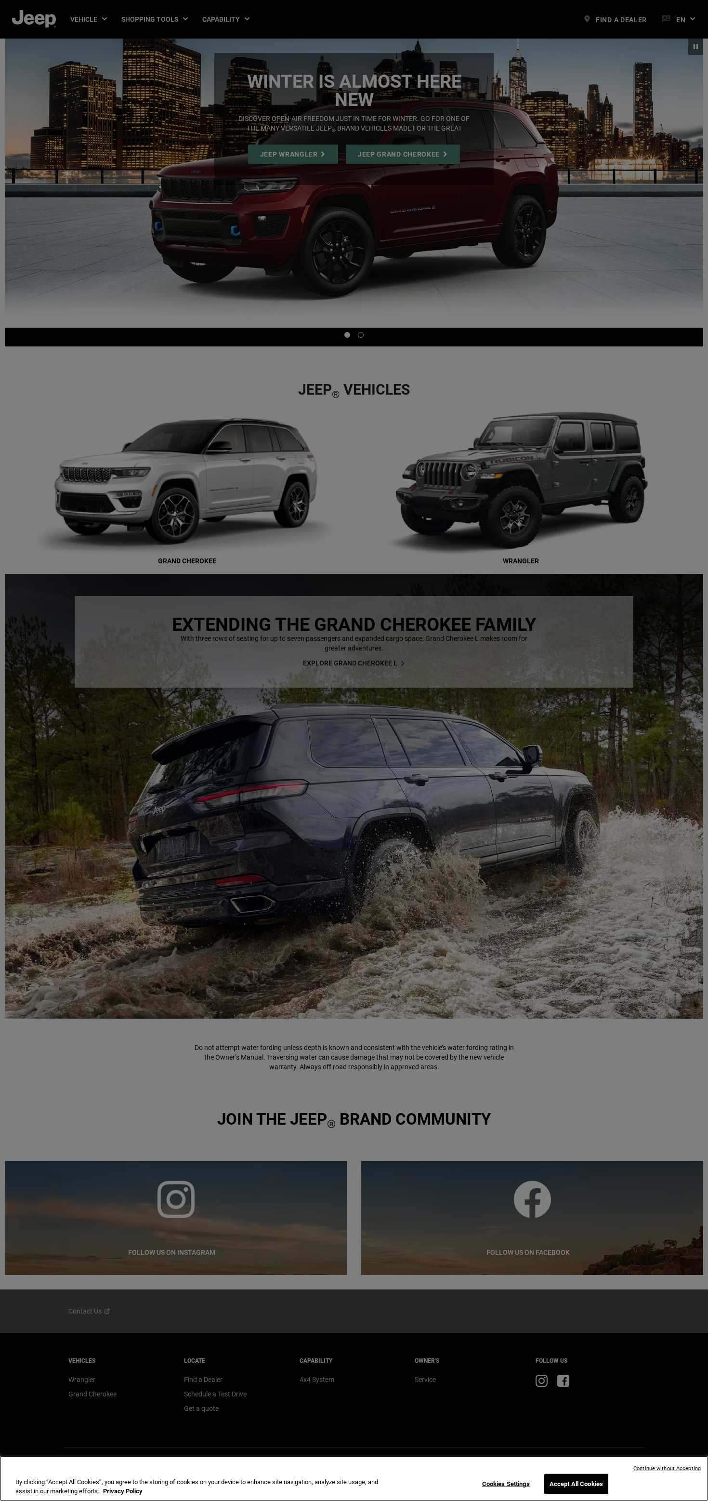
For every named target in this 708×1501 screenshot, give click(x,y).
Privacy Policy (123, 1491)
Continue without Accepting (667, 1468)
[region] (354, 1478)
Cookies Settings (506, 1484)
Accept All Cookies (576, 1484)
